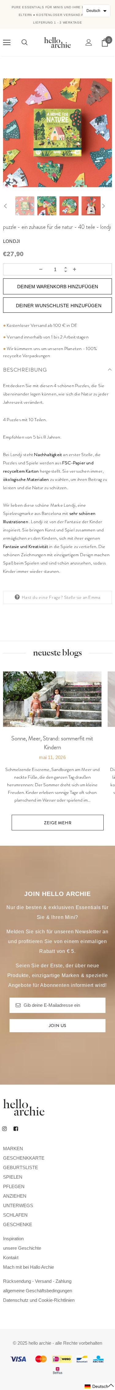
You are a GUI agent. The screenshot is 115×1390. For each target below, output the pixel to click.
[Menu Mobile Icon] (6, 42)
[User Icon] (89, 42)
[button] (99, 1386)
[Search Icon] (24, 43)
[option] (57, 132)
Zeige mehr (57, 822)
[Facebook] (15, 1128)
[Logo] (57, 42)
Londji (11, 241)
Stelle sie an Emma (82, 597)
